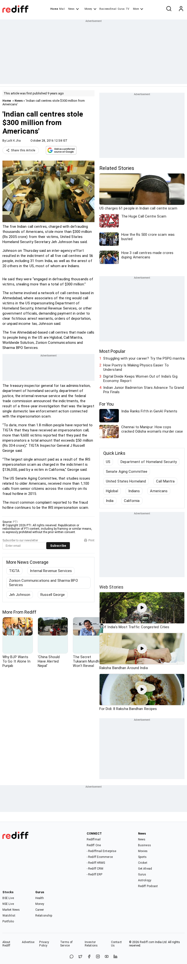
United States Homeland (126, 481)
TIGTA (14, 571)
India (110, 501)
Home (54, 8)
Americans (159, 491)
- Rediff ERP (94, 874)
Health (39, 898)
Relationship (43, 915)
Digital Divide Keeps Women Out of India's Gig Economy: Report (140, 378)
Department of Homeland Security (149, 462)
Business (144, 845)
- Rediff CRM (95, 868)
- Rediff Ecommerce (100, 857)
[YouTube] (107, 957)
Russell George (52, 594)
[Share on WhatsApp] (72, 957)
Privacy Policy (44, 943)
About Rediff (6, 943)
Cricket (142, 862)
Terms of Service (66, 943)
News (71, 8)
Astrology (144, 880)
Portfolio (8, 921)
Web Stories (111, 587)
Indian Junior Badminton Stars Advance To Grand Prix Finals (143, 389)
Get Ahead (145, 868)
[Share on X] (80, 957)
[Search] (168, 9)
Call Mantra (165, 481)
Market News (11, 909)
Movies (143, 851)
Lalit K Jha (14, 140)
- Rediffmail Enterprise (101, 851)
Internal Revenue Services (51, 571)
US (108, 462)
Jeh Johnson (19, 594)
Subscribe (58, 545)
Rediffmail (94, 839)
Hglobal (112, 491)
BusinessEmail (107, 8)
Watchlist (8, 915)
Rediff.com (147, 942)
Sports (142, 857)
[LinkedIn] (115, 957)
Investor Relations (91, 943)
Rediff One (94, 845)
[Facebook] (89, 957)
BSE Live (8, 898)
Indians (134, 491)
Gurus (121, 8)
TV (127, 8)
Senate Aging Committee (126, 471)
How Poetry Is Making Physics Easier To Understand (136, 367)
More (136, 8)
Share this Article (23, 150)
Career (39, 909)
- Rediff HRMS (96, 862)
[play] (142, 608)
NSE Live (8, 904)
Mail (62, 8)
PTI (15, 522)
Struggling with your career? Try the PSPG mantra (144, 358)
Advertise (28, 942)
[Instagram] (98, 957)
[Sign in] (181, 9)
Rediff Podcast (148, 886)
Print (91, 540)
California (132, 501)
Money (88, 8)
